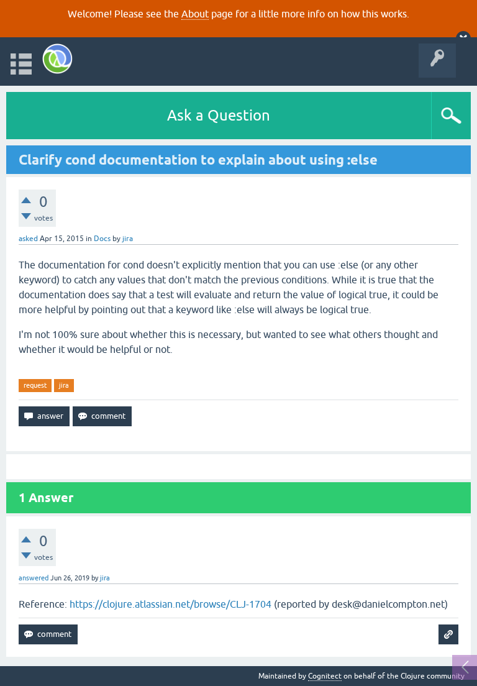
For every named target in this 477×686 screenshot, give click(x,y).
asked (28, 238)
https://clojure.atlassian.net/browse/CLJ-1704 (170, 604)
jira (64, 385)
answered (33, 578)
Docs (102, 238)
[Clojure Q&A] (57, 58)
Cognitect (325, 676)
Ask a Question (218, 115)
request (35, 385)
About (195, 13)
